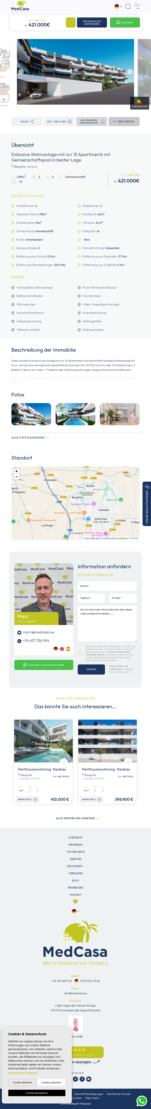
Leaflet (87, 538)
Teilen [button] (24, 121)
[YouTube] (88, 1079)
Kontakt (127, 22)
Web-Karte (92, 1098)
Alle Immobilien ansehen (75, 818)
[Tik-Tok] (75, 1079)
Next (130, 71)
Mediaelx (85, 1103)
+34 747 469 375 (61, 981)
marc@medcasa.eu (38, 632)
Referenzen (75, 887)
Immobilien (75, 844)
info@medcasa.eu (75, 993)
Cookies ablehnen (22, 1082)
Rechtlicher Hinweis (118, 1094)
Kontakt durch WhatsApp (46, 665)
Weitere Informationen (23, 1073)
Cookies (77, 1098)
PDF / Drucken (56, 121)
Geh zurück (125, 121)
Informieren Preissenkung (89, 121)
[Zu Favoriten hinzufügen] (71, 22)
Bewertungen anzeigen (71, 1062)
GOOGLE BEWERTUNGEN (75, 1055)
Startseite (75, 837)
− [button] (16, 476)
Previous (21, 71)
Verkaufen (76, 873)
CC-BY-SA (133, 538)
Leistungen (74, 866)
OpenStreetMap (109, 538)
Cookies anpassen (51, 1082)
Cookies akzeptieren (37, 1092)
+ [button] (16, 471)
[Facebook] (82, 1079)
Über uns (75, 859)
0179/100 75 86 (90, 981)
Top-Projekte (75, 852)
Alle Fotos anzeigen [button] (28, 437)
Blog (75, 880)
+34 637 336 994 (35, 640)
